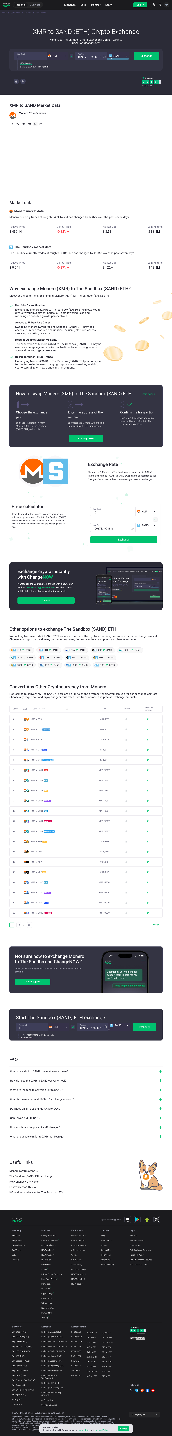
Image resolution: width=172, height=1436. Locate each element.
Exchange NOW (86, 438)
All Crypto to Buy (19, 1395)
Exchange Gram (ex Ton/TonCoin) (49, 1376)
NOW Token (46, 1260)
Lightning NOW (47, 1308)
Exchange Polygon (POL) (51, 1370)
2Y (40, 124)
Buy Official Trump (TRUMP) (23, 1390)
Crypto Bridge (47, 1293)
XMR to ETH (36, 740)
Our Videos (16, 1250)
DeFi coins (45, 1289)
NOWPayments (77, 1274)
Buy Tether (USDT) (19, 1341)
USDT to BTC (76, 1375)
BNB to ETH (76, 1361)
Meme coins (46, 1284)
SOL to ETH (106, 1333)
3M (29, 124)
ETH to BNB (91, 1342)
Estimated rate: (25, 67)
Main (4, 13)
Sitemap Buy (17, 1404)
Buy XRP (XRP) (18, 1356)
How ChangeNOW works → (25, 1181)
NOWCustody (77, 1279)
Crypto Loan (46, 1298)
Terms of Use (83, 1430)
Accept (123, 1428)
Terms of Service (136, 1240)
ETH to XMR (76, 1346)
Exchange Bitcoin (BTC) (51, 1332)
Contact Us (105, 1250)
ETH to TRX (106, 1366)
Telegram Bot (46, 1303)
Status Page (106, 1260)
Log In (140, 4)
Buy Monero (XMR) (20, 1370)
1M (23, 124)
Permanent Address (49, 1240)
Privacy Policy (135, 1245)
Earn (83, 4)
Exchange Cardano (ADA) (51, 1361)
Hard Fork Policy (137, 1255)
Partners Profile (77, 1240)
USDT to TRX (92, 1333)
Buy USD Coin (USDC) (21, 1351)
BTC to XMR (76, 1332)
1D (12, 124)
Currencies (15, 13)
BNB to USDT (92, 1376)
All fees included (26, 63)
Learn (108, 4)
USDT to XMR (77, 1341)
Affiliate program (78, 1250)
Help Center (106, 1255)
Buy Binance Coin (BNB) (22, 1346)
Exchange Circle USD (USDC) (53, 1351)
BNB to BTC (91, 1347)
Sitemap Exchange (49, 1405)
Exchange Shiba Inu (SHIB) (52, 1388)
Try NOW (46, 600)
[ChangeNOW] (6, 5)
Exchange (70, 4)
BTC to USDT (76, 1337)
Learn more (147, 394)
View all (155, 924)
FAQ (103, 1235)
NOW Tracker (46, 1255)
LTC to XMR (91, 1337)
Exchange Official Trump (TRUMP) (51, 1393)
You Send (21, 54)
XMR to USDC (39, 882)
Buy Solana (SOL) (19, 1385)
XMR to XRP (36, 862)
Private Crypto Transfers (51, 1274)
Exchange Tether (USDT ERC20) (54, 1341)
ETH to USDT (107, 1352)
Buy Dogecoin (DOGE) (21, 1361)
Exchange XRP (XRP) (50, 1383)
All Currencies (47, 1400)
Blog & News (17, 1240)
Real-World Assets (49, 1279)
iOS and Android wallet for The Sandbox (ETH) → (38, 1192)
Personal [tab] (20, 4)
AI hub (44, 1269)
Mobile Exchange (48, 1245)
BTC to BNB (91, 1366)
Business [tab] (35, 4)
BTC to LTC (106, 1347)
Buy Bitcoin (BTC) (19, 1332)
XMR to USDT (39, 770)
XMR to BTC (36, 719)
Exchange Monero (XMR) (51, 1356)
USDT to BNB (107, 1342)
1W (17, 124)
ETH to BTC (76, 1351)
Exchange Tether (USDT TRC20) (54, 1346)
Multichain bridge (78, 1269)
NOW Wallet (46, 1250)
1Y (35, 124)
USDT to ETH (107, 1337)
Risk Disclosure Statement (140, 1250)
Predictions (46, 1264)
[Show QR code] (156, 1219)
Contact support (32, 981)
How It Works (106, 1240)
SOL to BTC (76, 1370)
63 (29, 925)
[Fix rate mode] (104, 56)
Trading (44, 1318)
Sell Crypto (16, 1399)
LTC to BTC (91, 1362)
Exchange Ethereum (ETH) (52, 1337)
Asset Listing (76, 1264)
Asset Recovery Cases (139, 1264)
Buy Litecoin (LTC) (19, 1366)
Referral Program (78, 1245)
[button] (57, 56)
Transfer (96, 4)
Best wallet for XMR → (22, 1187)
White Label (76, 1260)
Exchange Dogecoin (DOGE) (52, 1366)
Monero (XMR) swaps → (23, 1171)
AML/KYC (134, 1235)
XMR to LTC (91, 1352)
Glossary (105, 1245)
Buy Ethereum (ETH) (20, 1337)
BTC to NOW (107, 1362)
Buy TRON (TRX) (19, 1375)
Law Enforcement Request (141, 1260)
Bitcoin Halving (107, 1264)
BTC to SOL (106, 1376)
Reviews (15, 1260)
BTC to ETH (76, 1366)
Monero (28, 13)
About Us (16, 1235)
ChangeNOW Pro (48, 1235)
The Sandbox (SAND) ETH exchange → (32, 1176)
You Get (81, 54)
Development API (78, 1235)
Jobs (14, 1255)
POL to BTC (106, 1371)
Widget (74, 1255)
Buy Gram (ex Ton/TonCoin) (23, 1380)
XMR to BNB (38, 841)
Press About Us (18, 1245)
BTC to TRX (106, 1357)
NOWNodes (76, 1284)
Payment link (46, 1313)
